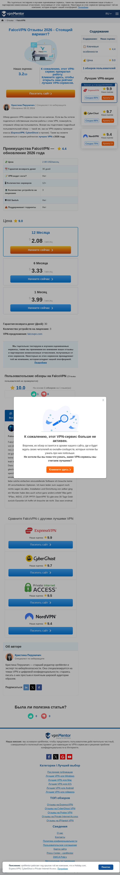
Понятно (106, 867)
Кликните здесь (59, 469)
